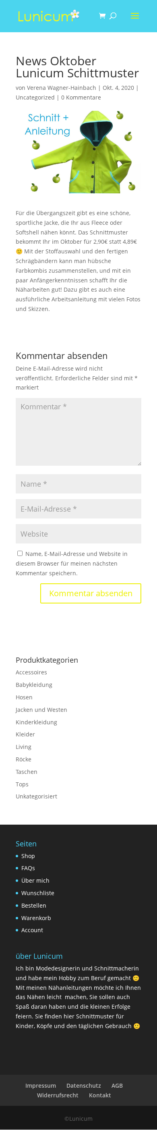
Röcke (23, 759)
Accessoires (31, 672)
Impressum (40, 1085)
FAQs (28, 868)
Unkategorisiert (36, 796)
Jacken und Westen (41, 709)
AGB (117, 1085)
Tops (22, 784)
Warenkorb (36, 918)
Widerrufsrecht (57, 1095)
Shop (28, 856)
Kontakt (100, 1095)
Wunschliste (37, 893)
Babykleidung (34, 684)
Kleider (25, 734)
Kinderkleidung (36, 722)
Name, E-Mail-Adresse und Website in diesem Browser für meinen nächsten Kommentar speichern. (72, 563)
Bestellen (33, 905)
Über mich (35, 880)
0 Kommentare (81, 97)
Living (23, 747)
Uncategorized (35, 97)
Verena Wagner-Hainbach (61, 87)
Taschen (26, 771)
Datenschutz (83, 1085)
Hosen (24, 697)
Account (32, 930)
